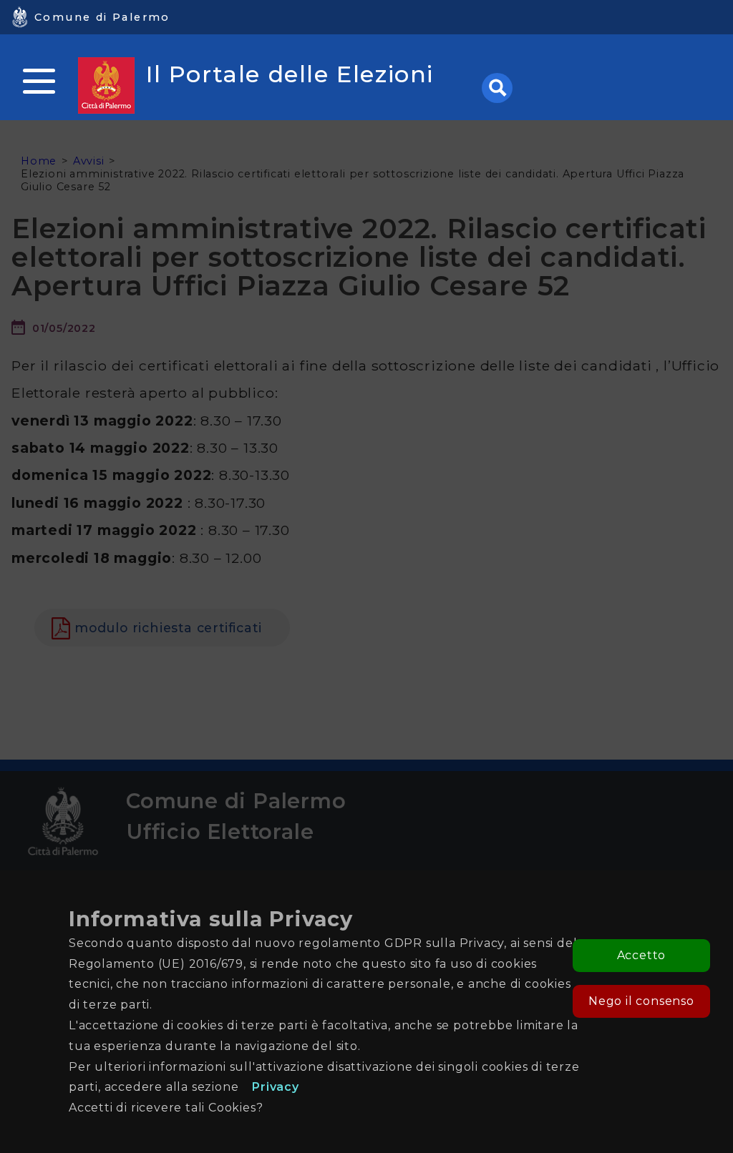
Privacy (275, 1087)
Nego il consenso (641, 1001)
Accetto (641, 955)
